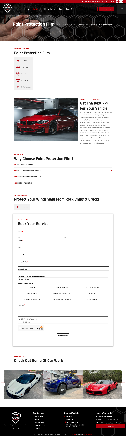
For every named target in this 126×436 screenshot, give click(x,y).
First (19, 237)
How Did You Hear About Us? (27, 319)
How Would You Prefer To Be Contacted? (32, 276)
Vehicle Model (23, 269)
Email (20, 241)
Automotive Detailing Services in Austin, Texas (79, 24)
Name (20, 232)
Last (65, 237)
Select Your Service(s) (26, 283)
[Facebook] (117, 1)
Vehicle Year (22, 255)
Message (21, 305)
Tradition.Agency (87, 434)
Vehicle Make (23, 262)
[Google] (122, 1)
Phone (20, 248)
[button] (91, 9)
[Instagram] (120, 1)
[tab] (23, 60)
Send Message (63, 335)
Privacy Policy (72, 434)
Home (58, 24)
